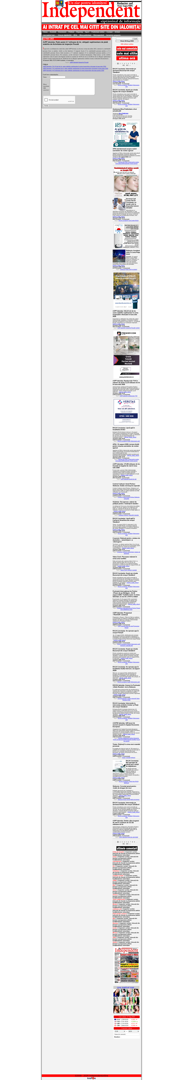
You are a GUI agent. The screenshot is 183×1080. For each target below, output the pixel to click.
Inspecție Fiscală (83, 62)
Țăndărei (130, 85)
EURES (134, 739)
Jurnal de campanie (113, 35)
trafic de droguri (134, 799)
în (126, 853)
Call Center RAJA (133, 220)
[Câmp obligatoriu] (126, 984)
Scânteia (121, 515)
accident (134, 269)
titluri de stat (129, 626)
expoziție (126, 498)
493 (127, 65)
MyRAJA (126, 783)
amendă (133, 698)
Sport (87, 32)
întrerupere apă (135, 441)
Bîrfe (75, 35)
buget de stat (132, 479)
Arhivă (117, 32)
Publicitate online (98, 32)
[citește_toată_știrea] (119, 81)
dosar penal (126, 799)
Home (45, 32)
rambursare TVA (132, 396)
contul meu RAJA (133, 781)
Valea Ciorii (123, 570)
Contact (109, 32)
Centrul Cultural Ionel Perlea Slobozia (128, 497)
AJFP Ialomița (74, 62)
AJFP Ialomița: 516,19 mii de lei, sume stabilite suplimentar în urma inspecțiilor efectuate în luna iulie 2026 (74, 66)
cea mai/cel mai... (49, 35)
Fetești (129, 644)
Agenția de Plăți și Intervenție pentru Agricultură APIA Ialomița (127, 162)
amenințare (131, 552)
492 (124, 65)
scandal (134, 570)
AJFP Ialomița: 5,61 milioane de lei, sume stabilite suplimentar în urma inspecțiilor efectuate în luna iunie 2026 (75, 68)
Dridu (128, 441)
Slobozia (122, 269)
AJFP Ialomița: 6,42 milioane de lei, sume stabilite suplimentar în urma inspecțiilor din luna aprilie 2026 (73, 70)
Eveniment (62, 32)
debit (136, 837)
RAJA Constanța (122, 85)
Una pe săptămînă (64, 35)
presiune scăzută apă (126, 645)
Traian (124, 757)
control (138, 328)
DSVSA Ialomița (122, 698)
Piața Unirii (128, 269)
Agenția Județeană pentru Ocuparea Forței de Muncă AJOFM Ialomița (126, 738)
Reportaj (79, 32)
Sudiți (128, 682)
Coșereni (119, 552)
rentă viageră (133, 163)
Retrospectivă (99, 35)
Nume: (45, 77)
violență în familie (134, 515)
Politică (71, 32)
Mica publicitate (85, 35)
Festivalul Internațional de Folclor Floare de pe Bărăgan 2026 (128, 608)
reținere (126, 515)
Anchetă (53, 32)
